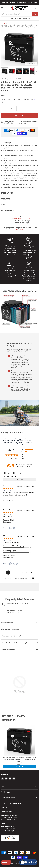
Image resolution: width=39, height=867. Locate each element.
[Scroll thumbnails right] (36, 71)
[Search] (35, 14)
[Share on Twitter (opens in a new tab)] (14, 528)
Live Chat (30, 219)
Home (3, 23)
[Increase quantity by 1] (19, 108)
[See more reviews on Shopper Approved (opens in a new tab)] (17, 528)
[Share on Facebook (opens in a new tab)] (10, 528)
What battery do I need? (9, 650)
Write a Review (19, 479)
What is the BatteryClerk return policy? (14, 643)
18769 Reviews (13, 458)
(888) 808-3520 (17, 219)
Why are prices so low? (8, 622)
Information (6, 143)
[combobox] (16, 14)
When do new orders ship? (10, 629)
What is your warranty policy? (11, 636)
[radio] (28, 449)
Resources (5, 199)
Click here (19, 229)
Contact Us (4, 807)
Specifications (7, 193)
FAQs (3, 205)
